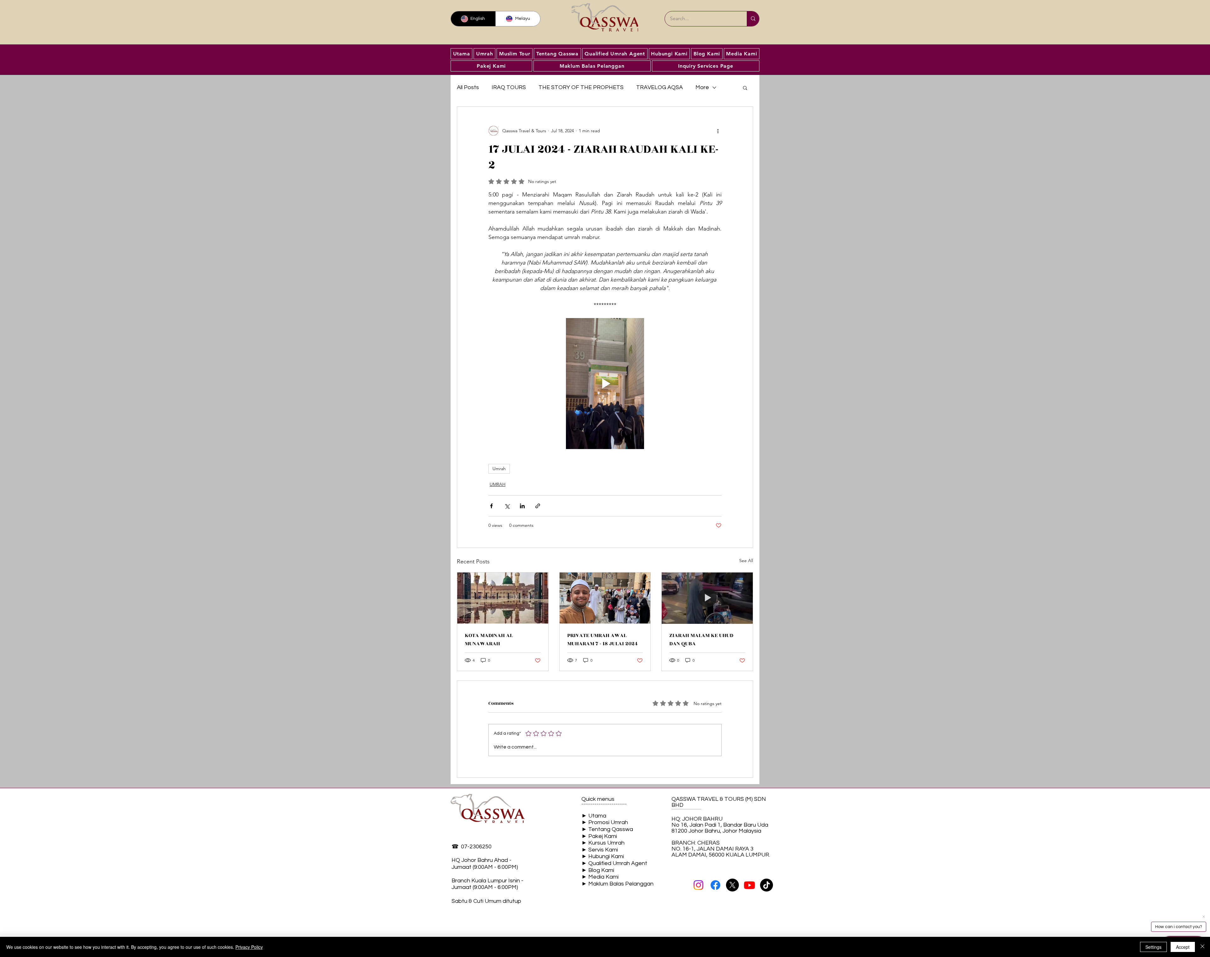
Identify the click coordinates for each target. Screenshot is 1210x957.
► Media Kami (600, 877)
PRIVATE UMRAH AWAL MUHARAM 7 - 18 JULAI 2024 (602, 639)
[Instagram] (698, 885)
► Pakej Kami (599, 836)
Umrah (499, 468)
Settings (1153, 947)
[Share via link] (538, 506)
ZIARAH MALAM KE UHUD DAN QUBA (701, 639)
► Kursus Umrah (603, 843)
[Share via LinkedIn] (522, 506)
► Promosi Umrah (604, 822)
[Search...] (753, 18)
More (702, 87)
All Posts (468, 87)
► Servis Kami (599, 850)
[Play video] (605, 383)
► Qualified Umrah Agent (614, 863)
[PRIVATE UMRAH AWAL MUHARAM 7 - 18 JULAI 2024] (605, 598)
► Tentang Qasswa (607, 829)
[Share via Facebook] (491, 506)
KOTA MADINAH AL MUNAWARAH (489, 639)
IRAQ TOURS (509, 87)
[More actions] (718, 130)
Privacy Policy (249, 947)
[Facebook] (715, 885)
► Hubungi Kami (602, 856)
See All (746, 560)
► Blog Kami (597, 870)
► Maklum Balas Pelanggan (617, 884)
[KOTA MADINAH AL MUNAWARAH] (502, 598)
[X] (732, 885)
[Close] (1202, 947)
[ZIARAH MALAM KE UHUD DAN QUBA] (707, 598)
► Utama (593, 816)
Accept (1183, 947)
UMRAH (497, 484)
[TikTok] (766, 885)
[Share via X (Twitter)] (507, 506)
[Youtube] (749, 885)
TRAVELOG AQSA (659, 87)
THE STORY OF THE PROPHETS (581, 87)
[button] (745, 87)
